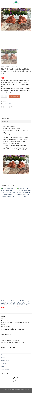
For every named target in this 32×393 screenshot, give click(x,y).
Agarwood (4, 363)
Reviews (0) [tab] (5, 121)
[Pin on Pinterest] (13, 107)
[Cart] (30, 2)
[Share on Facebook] (5, 107)
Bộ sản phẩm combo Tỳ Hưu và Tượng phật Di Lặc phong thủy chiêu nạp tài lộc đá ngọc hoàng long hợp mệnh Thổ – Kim (8, 303)
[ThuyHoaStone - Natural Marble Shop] (16, 2)
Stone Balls (4, 352)
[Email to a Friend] (10, 107)
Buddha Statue (5, 360)
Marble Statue (5, 369)
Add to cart (14, 96)
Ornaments (4, 355)
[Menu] (2, 2)
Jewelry (3, 366)
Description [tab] (5, 118)
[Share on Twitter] (8, 107)
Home (2, 66)
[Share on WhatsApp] (2, 107)
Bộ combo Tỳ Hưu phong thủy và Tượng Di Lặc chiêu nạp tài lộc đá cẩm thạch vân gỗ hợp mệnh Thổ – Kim (23, 302)
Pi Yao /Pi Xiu (14, 66)
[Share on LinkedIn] (16, 107)
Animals (7, 66)
